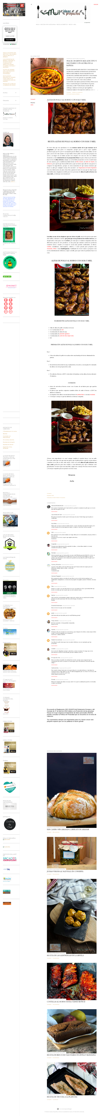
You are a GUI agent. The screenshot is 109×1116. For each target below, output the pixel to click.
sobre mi (13, 181)
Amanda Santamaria (56, 605)
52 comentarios (56, 874)
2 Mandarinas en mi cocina (10, 431)
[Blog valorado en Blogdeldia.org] (7, 879)
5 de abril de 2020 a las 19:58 (65, 620)
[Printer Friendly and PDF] (7, 277)
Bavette (5, 433)
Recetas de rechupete (9, 442)
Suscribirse (9, 39)
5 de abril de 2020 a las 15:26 (60, 586)
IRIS (52, 532)
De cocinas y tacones (8, 439)
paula (52, 613)
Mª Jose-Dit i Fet (55, 657)
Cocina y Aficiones (56, 564)
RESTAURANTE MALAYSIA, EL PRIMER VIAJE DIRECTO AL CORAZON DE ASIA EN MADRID (9, 78)
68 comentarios (56, 832)
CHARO (53, 648)
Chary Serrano (55, 620)
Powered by (6, 44)
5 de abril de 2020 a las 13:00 (62, 553)
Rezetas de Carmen (8, 444)
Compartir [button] (69, 92)
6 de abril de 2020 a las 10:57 (69, 639)
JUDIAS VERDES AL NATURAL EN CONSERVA (65, 871)
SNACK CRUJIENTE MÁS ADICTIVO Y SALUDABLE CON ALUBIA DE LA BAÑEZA (82, 63)
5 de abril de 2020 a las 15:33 (62, 595)
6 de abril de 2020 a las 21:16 (66, 657)
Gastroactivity (54, 668)
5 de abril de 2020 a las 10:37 (63, 544)
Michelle (53, 553)
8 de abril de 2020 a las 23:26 (62, 679)
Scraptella (53, 544)
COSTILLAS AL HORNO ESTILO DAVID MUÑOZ (66, 1001)
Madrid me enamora (56, 640)
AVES (32, 104)
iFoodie (53, 679)
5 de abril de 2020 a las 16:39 (61, 613)
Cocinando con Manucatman (7, 436)
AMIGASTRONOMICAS (57, 505)
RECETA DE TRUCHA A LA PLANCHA (62, 1097)
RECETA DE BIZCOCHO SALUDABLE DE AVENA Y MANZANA (71, 1055)
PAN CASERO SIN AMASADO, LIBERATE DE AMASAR (68, 829)
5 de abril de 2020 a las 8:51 (60, 532)
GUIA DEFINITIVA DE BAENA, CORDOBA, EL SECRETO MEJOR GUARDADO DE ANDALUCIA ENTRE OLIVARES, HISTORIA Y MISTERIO (9, 63)
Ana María (54, 523)
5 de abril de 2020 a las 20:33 (62, 629)
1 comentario (55, 1099)
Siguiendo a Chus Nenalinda (7, 447)
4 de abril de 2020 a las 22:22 (70, 505)
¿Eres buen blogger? (6, 881)
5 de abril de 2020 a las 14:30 (68, 576)
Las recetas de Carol (56, 514)
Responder (54, 511)
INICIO (38, 24)
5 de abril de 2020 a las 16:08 (69, 605)
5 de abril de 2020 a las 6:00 (63, 523)
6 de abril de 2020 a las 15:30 (62, 648)
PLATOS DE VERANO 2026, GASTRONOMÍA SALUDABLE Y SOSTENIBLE (8, 71)
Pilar (52, 586)
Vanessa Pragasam (56, 576)
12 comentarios (56, 958)
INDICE (71, 24)
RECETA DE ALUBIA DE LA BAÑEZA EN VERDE (9, 84)
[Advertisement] (64, 41)
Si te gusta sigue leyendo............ (74, 94)
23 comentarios (56, 1004)
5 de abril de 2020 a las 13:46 (67, 564)
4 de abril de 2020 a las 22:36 (68, 514)
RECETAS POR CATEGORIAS (48, 24)
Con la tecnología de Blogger (65, 1108)
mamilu (53, 629)
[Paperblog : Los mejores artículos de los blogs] (6, 870)
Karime (53, 595)
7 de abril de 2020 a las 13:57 (65, 668)
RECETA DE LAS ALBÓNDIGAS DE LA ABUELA (65, 955)
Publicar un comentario (77, 92)
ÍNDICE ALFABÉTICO (62, 24)
